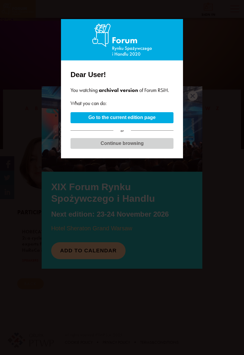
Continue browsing (122, 143)
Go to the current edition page (122, 117)
